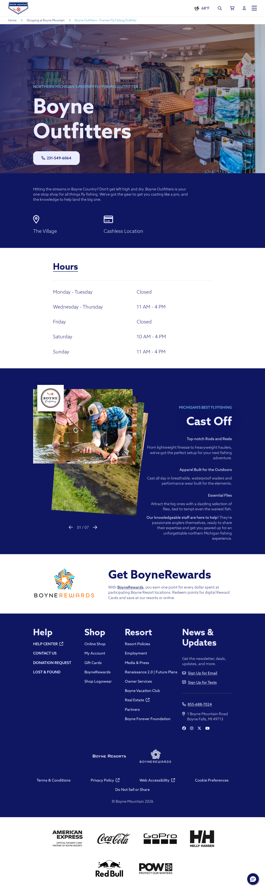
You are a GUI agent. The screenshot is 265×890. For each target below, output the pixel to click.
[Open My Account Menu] (244, 8)
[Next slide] (95, 527)
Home (12, 20)
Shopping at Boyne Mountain (46, 20)
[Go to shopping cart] (232, 8)
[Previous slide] (71, 527)
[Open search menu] (220, 8)
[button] (253, 879)
